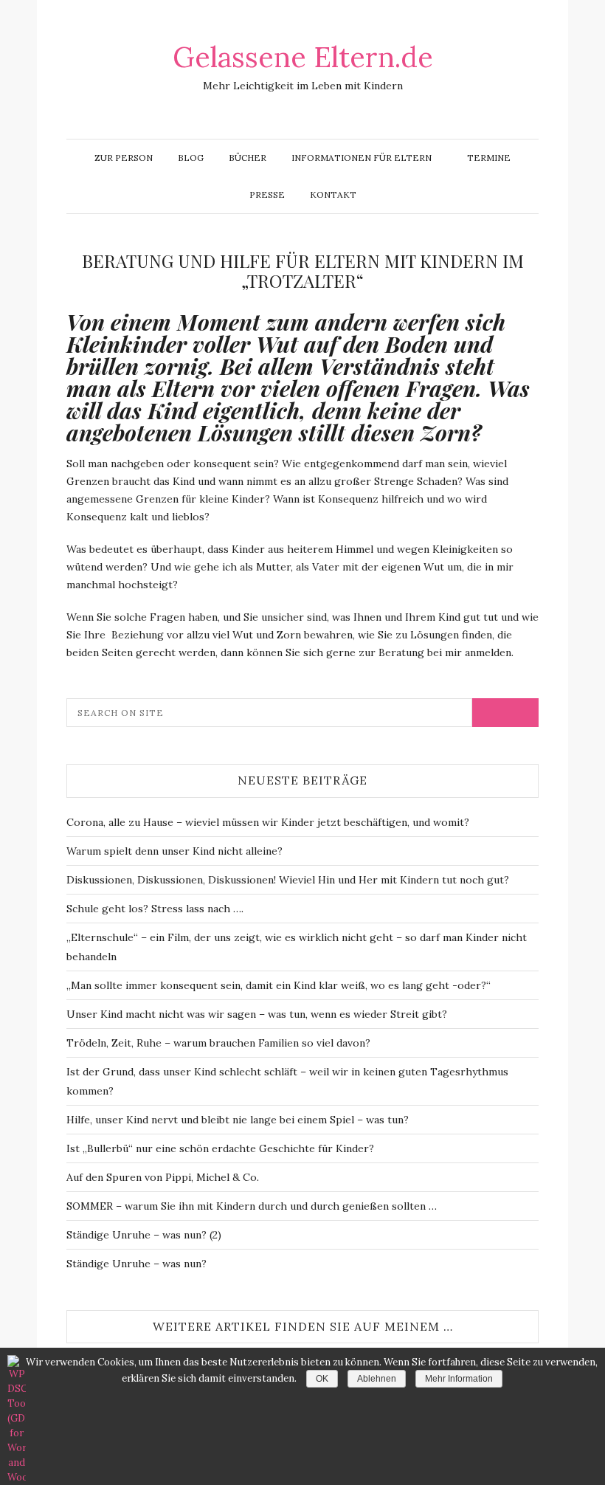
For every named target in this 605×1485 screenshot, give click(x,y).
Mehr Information (459, 1379)
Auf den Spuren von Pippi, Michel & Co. (162, 1177)
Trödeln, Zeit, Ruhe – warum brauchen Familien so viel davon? (218, 1043)
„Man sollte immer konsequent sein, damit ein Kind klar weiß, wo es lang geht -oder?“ (278, 985)
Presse (267, 194)
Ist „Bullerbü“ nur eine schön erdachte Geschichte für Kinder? (220, 1148)
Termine (489, 157)
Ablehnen (376, 1379)
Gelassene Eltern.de (303, 57)
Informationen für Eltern (361, 157)
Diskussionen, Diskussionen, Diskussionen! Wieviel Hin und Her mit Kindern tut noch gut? (287, 879)
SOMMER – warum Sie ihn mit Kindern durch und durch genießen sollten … (251, 1206)
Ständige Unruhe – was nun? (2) (143, 1234)
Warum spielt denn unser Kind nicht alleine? (174, 851)
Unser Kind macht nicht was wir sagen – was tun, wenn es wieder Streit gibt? (256, 1014)
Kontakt (333, 194)
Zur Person (123, 157)
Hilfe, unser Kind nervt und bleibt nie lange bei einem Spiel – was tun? (237, 1119)
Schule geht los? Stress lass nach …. (154, 908)
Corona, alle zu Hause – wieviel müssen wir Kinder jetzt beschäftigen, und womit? (267, 822)
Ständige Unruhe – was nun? (136, 1263)
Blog (191, 157)
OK (322, 1379)
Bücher (247, 157)
